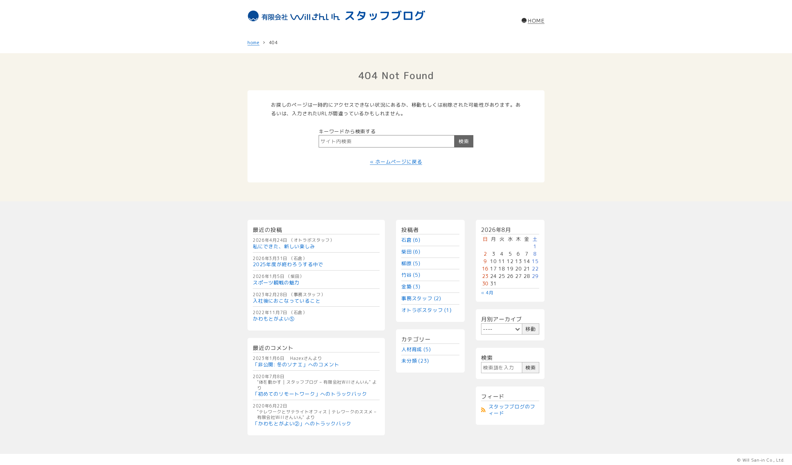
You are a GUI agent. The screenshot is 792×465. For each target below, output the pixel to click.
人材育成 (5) (416, 349)
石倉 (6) (410, 240)
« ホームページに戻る (396, 161)
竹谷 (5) (410, 274)
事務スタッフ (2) (421, 298)
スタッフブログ (385, 15)
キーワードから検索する (347, 131)
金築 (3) (410, 286)
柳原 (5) (410, 263)
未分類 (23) (415, 360)
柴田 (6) (410, 251)
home (254, 42)
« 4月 (487, 293)
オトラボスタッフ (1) (426, 310)
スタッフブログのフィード (512, 409)
